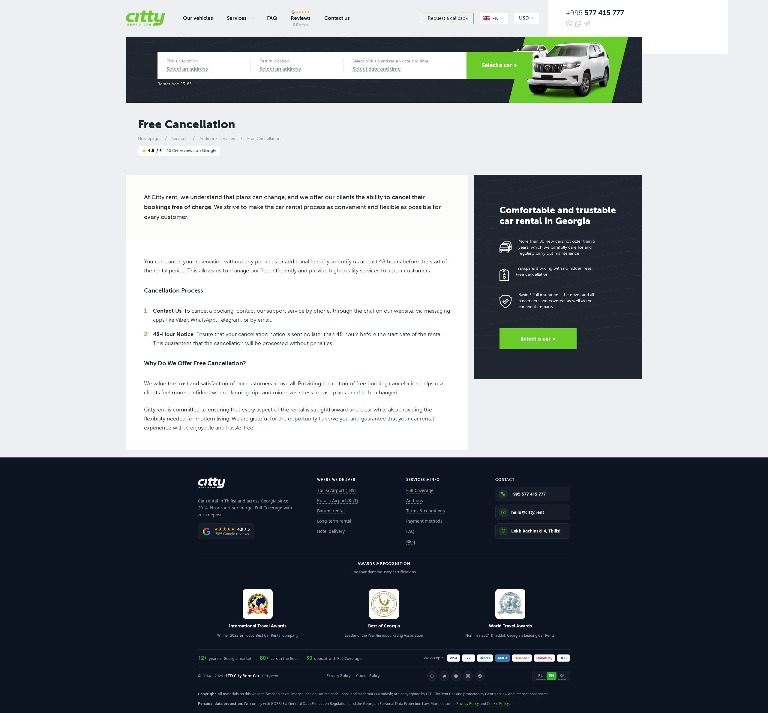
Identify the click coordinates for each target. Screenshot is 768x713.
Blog (410, 541)
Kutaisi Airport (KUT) (337, 500)
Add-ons (414, 500)
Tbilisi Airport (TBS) (336, 490)
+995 (595, 13)
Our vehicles (198, 18)
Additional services (217, 138)
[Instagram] (468, 676)
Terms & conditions (425, 511)
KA (562, 675)
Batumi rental (331, 511)
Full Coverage (420, 490)
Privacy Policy (338, 675)
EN (551, 675)
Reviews (300, 18)
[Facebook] (480, 676)
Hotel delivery (331, 531)
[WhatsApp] (432, 676)
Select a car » (499, 65)
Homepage (148, 138)
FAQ (272, 18)
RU (541, 675)
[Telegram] (587, 23)
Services (237, 18)
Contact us (337, 18)
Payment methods (424, 521)
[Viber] (569, 23)
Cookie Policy (368, 675)
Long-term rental (334, 521)
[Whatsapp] (578, 24)
